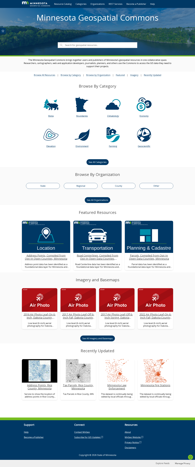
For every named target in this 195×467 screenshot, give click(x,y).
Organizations (97, 4)
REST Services (115, 4)
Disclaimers (130, 447)
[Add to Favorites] (3, 31)
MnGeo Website (133, 437)
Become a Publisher (136, 4)
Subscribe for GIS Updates (87, 437)
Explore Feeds (163, 463)
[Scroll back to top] (190, 457)
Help (152, 4)
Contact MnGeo (82, 432)
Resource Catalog (63, 4)
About (128, 432)
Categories (81, 4)
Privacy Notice (132, 442)
